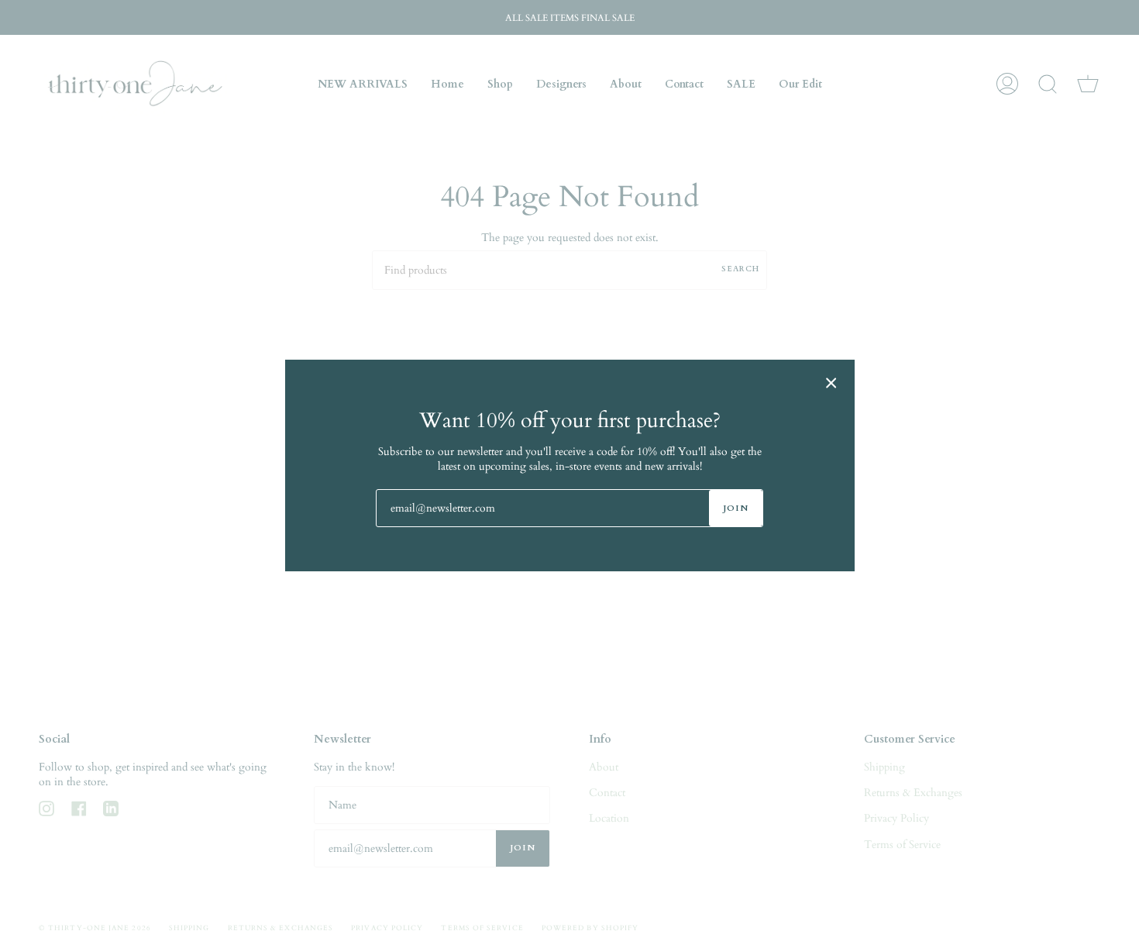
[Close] (831, 383)
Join (735, 508)
